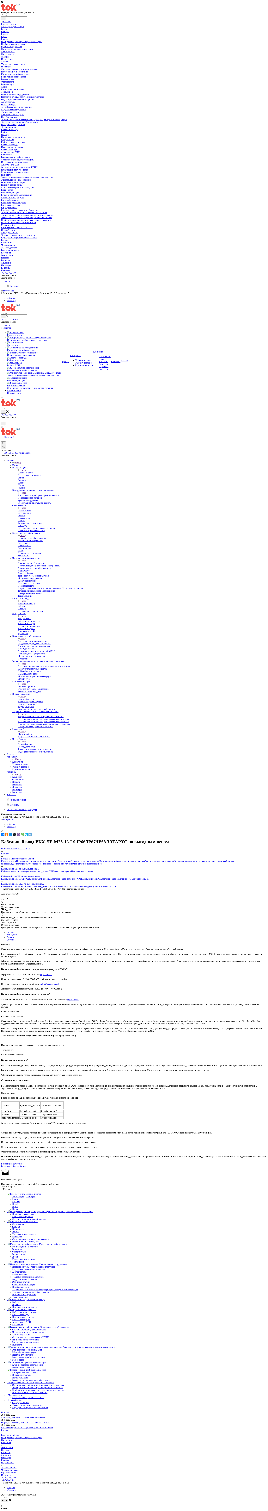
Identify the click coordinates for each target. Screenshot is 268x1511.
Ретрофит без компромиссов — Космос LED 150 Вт (25, 1422)
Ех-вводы (45, 879)
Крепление (30, 871)
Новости (5, 1412)
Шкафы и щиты (25, 472)
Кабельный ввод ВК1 (62, 886)
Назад (18, 462)
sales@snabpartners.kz (50, 984)
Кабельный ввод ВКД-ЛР (85, 886)
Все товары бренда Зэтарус (14, 1166)
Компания (17, 777)
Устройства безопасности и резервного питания (41, 716)
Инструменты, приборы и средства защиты (38, 495)
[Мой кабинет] (2, 420)
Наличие (11, 932)
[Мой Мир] (10, 834)
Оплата (10, 937)
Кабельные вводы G (10, 879)
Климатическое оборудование (32, 538)
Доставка (11, 940)
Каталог (16, 465)
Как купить (17, 762)
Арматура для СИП (44, 871)
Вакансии (5, 1452)
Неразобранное (25, 744)
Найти (4, 1501)
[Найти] (3, 18)
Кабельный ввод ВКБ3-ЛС (39, 886)
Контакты (5, 1460)
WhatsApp (11, 300)
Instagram (11, 298)
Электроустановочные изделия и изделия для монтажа (44, 666)
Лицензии (6, 1455)
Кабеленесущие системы (13, 871)
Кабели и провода (26, 603)
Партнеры (6, 1457)
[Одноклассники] (6, 834)
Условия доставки (9, 1470)
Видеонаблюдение (26, 699)
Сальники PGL (126, 879)
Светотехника (24, 510)
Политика (6, 1475)
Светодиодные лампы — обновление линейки (23, 1417)
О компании (7, 1447)
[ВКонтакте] (2, 834)
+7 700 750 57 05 (10, 273)
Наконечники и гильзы (82, 871)
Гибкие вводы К (141, 879)
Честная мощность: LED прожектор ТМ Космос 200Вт (27, 1427)
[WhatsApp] (22, 834)
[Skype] (26, 834)
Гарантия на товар (10, 1472)
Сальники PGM (33, 879)
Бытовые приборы (26, 686)
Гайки (23, 879)
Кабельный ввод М (109, 879)
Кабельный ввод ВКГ (107, 886)
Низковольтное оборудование (32, 563)
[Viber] (18, 834)
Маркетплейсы (25, 734)
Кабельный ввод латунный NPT (65, 879)
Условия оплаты (8, 1467)
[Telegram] (30, 834)
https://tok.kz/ (46, 974)
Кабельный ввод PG (90, 879)
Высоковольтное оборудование (32, 641)
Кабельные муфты (62, 871)
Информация (7, 1462)
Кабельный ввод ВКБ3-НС (14, 886)
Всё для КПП (24, 618)
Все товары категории (11, 1164)
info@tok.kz (8, 291)
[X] (14, 834)
